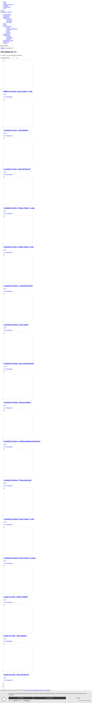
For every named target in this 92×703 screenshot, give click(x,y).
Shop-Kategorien (7, 14)
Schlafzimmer (6, 34)
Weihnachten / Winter (8, 40)
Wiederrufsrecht (7, 7)
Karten (7, 31)
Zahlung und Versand (8, 4)
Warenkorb (5, 5)
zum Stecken (9, 21)
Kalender (8, 30)
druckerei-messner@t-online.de (31, 690)
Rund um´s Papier (7, 26)
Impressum (41, 690)
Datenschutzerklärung (87, 700)
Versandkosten (9, 96)
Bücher (8, 27)
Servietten (8, 36)
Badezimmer (6, 17)
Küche (4, 24)
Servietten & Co (7, 35)
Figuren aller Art (7, 18)
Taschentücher (9, 37)
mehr (78, 698)
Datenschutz (47, 690)
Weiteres (5, 43)
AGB (4, 8)
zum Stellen (9, 22)
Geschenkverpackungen (11, 28)
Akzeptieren (49, 698)
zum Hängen (9, 19)
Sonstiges (8, 32)
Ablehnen (21, 698)
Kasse (4, 3)
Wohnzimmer (6, 41)
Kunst (4, 23)
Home (4, 1)
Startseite (3, 48)
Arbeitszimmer (6, 15)
